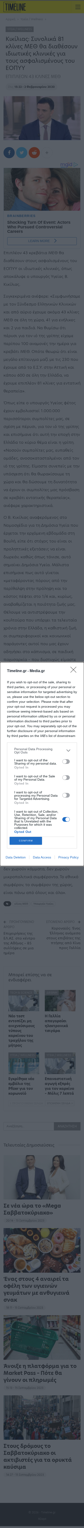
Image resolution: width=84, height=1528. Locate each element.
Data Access (42, 857)
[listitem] (42, 750)
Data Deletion (16, 857)
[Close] (74, 671)
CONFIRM (26, 840)
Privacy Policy (68, 857)
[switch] (66, 761)
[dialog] (42, 764)
